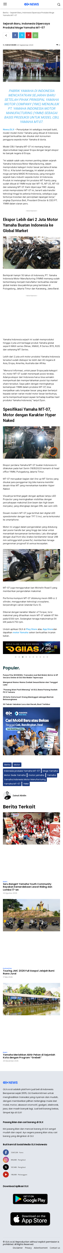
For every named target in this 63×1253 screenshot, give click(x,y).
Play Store (31, 629)
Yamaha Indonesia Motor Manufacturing (25, 779)
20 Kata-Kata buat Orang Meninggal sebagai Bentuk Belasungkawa (28, 698)
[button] (15, 656)
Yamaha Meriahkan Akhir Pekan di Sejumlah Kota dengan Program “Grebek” (29, 1056)
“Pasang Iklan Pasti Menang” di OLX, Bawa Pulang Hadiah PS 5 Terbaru (30, 691)
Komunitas (7, 968)
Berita (5, 12)
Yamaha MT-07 (12, 783)
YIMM (26, 783)
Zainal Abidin (11, 45)
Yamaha (51, 775)
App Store (48, 629)
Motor (17, 764)
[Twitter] (22, 35)
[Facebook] (15, 35)
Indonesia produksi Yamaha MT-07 (22, 770)
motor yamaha (36, 775)
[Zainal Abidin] (7, 795)
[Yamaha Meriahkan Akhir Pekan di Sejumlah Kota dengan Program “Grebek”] (31, 1016)
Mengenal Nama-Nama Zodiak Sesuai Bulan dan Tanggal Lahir (30, 683)
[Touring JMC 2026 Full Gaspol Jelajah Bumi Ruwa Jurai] (31, 932)
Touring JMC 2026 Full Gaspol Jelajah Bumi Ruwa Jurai (28, 972)
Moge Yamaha (50, 770)
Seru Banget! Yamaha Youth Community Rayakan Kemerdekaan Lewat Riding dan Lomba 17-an (27, 887)
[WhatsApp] (35, 35)
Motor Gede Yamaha (15, 775)
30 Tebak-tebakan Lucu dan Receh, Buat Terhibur (26, 704)
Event (5, 881)
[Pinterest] (29, 35)
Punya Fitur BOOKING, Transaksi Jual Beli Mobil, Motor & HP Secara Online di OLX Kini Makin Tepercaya (30, 676)
